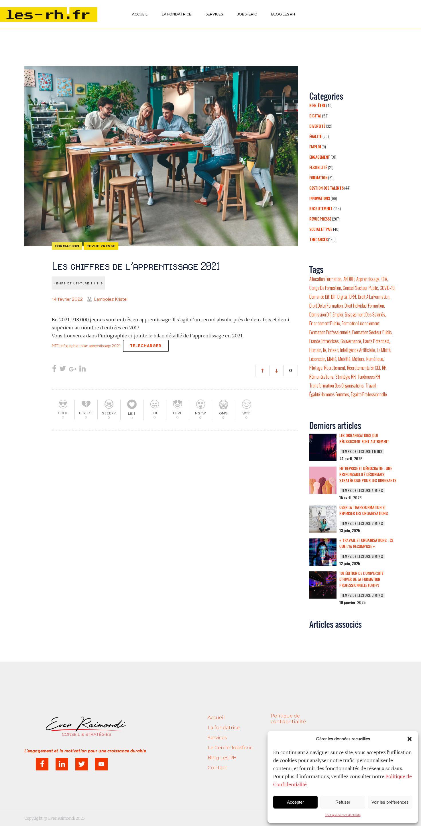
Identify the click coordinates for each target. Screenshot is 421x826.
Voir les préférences (390, 802)
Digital (315, 116)
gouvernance (351, 341)
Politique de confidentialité (343, 815)
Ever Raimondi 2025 (66, 818)
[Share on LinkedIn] (82, 369)
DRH (352, 296)
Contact (217, 767)
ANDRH (349, 279)
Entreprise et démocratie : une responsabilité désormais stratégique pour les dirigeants (368, 474)
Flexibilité (318, 167)
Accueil (216, 717)
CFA (384, 279)
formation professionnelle (330, 332)
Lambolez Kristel (110, 299)
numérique (374, 358)
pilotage (315, 367)
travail (370, 385)
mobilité (344, 358)
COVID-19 (387, 287)
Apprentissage (367, 279)
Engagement (319, 157)
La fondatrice (224, 727)
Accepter (295, 802)
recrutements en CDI (363, 367)
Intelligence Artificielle (357, 350)
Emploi (315, 146)
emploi (338, 314)
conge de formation (325, 287)
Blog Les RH (222, 757)
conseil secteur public (360, 287)
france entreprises (324, 341)
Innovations (319, 198)
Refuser (342, 802)
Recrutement (321, 208)
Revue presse (320, 219)
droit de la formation (326, 305)
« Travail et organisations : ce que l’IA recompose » (366, 543)
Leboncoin (317, 358)
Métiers (358, 358)
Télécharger (146, 346)
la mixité (383, 350)
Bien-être (317, 105)
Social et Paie (320, 229)
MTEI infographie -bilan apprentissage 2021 (86, 346)
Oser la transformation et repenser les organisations (363, 510)
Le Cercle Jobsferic (230, 747)
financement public (324, 323)
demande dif (319, 296)
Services (217, 737)
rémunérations (321, 376)
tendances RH (368, 376)
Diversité (317, 126)
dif (333, 296)
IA (324, 350)
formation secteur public (372, 332)
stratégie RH (345, 376)
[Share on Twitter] (62, 369)
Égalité (315, 136)
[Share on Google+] (72, 369)
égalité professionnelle (369, 394)
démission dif (320, 314)
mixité (331, 358)
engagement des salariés (365, 314)
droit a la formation (373, 296)
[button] (409, 739)
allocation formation (325, 279)
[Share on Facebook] (54, 369)
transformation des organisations (336, 385)
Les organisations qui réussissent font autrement (364, 438)
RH (384, 367)
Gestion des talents (326, 188)
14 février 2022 (67, 299)
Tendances (318, 239)
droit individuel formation (364, 305)
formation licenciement (360, 323)
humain (315, 350)
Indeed (333, 350)
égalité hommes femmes (329, 394)
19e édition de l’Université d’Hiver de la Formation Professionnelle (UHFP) (361, 579)
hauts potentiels (376, 341)
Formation (318, 177)
